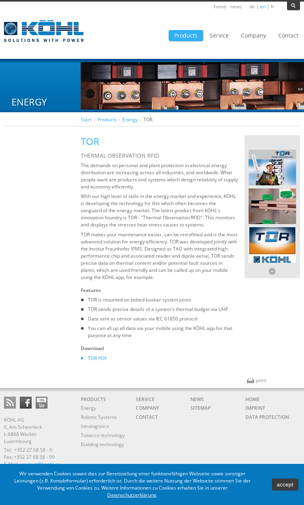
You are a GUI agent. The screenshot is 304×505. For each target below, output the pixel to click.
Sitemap (200, 408)
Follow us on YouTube (42, 403)
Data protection (267, 417)
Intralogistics (95, 426)
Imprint (255, 408)
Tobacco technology (103, 435)
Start (86, 119)
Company (147, 408)
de (252, 6)
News (236, 6)
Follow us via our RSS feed (10, 403)
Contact (147, 417)
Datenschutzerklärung (131, 495)
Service (145, 399)
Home (220, 6)
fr (272, 6)
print (256, 380)
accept (285, 484)
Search (293, 6)
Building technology (102, 444)
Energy (130, 119)
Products (107, 119)
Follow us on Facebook (26, 403)
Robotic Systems (99, 417)
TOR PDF (97, 358)
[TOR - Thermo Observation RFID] (272, 184)
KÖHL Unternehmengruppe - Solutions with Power (44, 31)
